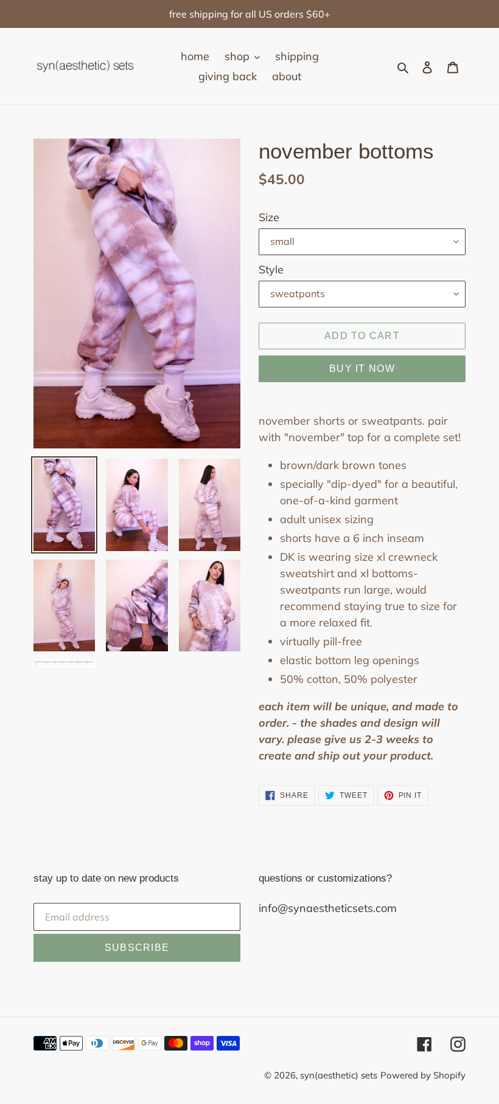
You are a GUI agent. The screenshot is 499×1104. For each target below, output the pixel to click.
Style (271, 269)
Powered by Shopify (423, 1075)
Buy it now (362, 368)
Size (269, 217)
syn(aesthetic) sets (338, 1075)
